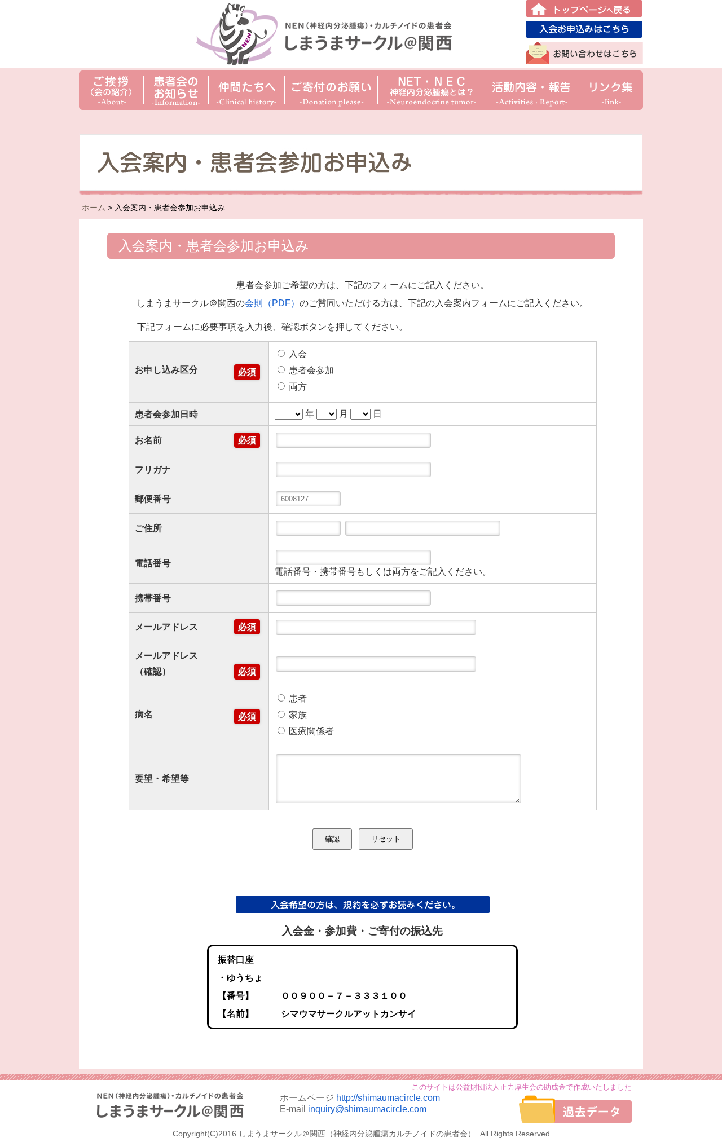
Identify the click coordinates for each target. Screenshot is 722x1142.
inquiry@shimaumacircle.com (367, 1109)
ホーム (93, 208)
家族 (297, 715)
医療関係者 (310, 731)
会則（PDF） (272, 303)
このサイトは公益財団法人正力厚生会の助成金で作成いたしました (522, 1087)
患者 (297, 698)
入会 (297, 354)
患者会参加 (310, 370)
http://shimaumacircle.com (388, 1098)
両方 (297, 386)
